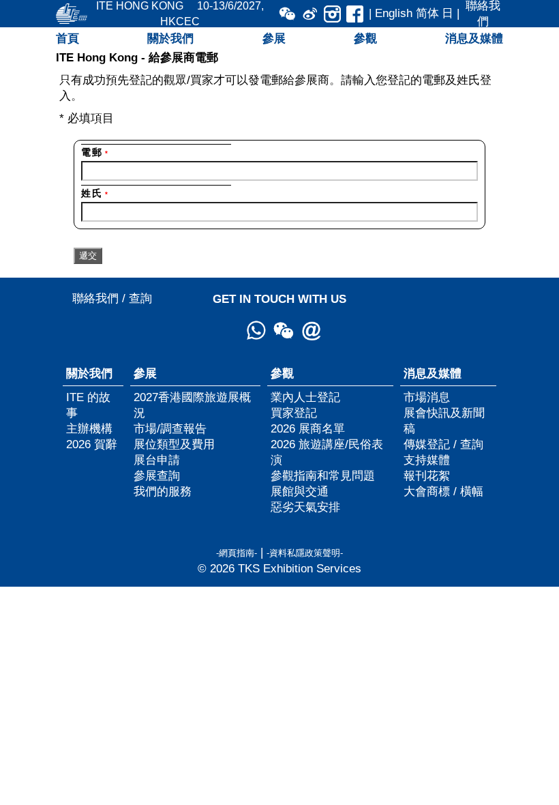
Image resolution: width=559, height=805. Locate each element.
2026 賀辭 (91, 444)
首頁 (67, 38)
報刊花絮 (427, 475)
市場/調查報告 (170, 428)
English (393, 13)
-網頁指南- (236, 553)
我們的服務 (163, 491)
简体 (427, 13)
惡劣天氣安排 (305, 507)
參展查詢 (157, 475)
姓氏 (94, 193)
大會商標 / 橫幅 (443, 491)
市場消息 (427, 397)
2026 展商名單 (308, 428)
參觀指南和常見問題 (323, 475)
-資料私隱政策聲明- (305, 553)
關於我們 (170, 38)
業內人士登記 (305, 397)
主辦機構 (89, 428)
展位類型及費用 (174, 444)
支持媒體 (427, 460)
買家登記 (294, 413)
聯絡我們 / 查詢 (112, 298)
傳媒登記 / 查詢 (443, 444)
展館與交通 (300, 491)
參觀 (365, 38)
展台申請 (157, 460)
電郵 (94, 152)
